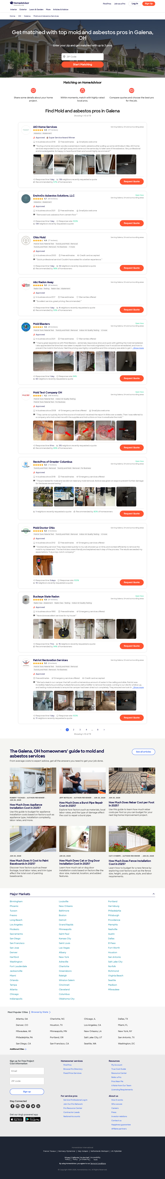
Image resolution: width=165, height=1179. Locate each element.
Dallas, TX (123, 1019)
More (48, 9)
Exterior (23, 9)
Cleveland (64, 989)
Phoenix (14, 906)
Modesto (14, 929)
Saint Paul (64, 934)
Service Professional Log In (75, 1100)
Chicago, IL (90, 1019)
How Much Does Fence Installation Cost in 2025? (130, 862)
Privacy (67, 1158)
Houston (112, 952)
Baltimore (64, 910)
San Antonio (114, 957)
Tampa (13, 985)
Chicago (14, 994)
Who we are (116, 1104)
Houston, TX (56, 1025)
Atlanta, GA (22, 1019)
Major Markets (20, 894)
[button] (43, 164)
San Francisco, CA (59, 1043)
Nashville (112, 929)
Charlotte (64, 966)
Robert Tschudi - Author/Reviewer (27, 798)
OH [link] (19, 16)
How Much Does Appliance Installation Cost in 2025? (26, 806)
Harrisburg (113, 906)
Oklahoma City (67, 998)
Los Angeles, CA (92, 1025)
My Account (116, 1065)
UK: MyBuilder (116, 1151)
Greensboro (65, 971)
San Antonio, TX (126, 1037)
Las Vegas (64, 947)
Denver (14, 952)
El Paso (112, 943)
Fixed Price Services (72, 1073)
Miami (13, 975)
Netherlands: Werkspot (100, 1151)
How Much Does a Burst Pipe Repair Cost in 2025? (81, 804)
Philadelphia (114, 910)
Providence (114, 920)
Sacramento (16, 934)
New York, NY (125, 1031)
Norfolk (112, 966)
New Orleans (66, 906)
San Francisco (17, 943)
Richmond (113, 971)
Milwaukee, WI (23, 1031)
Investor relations (119, 1116)
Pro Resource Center (72, 1108)
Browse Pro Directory (72, 1069)
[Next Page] (104, 729)
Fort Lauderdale (18, 966)
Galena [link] (27, 16)
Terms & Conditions (98, 1164)
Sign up (27, 1091)
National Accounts (71, 1116)
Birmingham (16, 901)
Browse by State (39, 1012)
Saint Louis (64, 943)
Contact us (116, 1120)
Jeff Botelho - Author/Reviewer (75, 798)
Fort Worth (114, 947)
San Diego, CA (23, 1043)
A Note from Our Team (121, 1085)
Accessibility (95, 1159)
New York (64, 957)
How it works (117, 1100)
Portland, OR (56, 1037)
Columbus (64, 994)
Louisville (63, 901)
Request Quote (132, 181)
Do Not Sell (84, 1158)
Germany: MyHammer (66, 1151)
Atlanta (13, 989)
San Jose (14, 947)
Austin (111, 934)
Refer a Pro (116, 1077)
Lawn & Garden (36, 9)
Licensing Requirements (122, 1089)
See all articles (143, 751)
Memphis (113, 924)
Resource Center (119, 1073)
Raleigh (63, 975)
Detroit (62, 920)
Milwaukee (113, 989)
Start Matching (82, 64)
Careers (115, 1108)
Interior (13, 9)
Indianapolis (16, 998)
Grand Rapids (66, 924)
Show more (139, 348)
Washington (16, 961)
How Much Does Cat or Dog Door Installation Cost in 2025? (79, 862)
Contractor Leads (71, 1112)
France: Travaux (49, 1151)
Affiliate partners (119, 1129)
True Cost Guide (118, 1069)
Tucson (13, 910)
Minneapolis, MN (58, 1031)
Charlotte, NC (57, 1019)
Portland (112, 901)
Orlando (14, 980)
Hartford (14, 957)
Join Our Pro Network (73, 1104)
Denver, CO (22, 1025)
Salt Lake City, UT (93, 1037)
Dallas (111, 938)
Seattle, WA (90, 1043)
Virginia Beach (115, 975)
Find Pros (67, 1065)
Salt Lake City (115, 961)
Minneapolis (65, 929)
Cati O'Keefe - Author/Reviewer (124, 856)
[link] (82, 130)
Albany (62, 952)
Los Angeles (16, 924)
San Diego (15, 938)
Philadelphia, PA (24, 1037)
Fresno (13, 915)
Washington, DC (126, 1043)
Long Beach (16, 920)
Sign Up (149, 3)
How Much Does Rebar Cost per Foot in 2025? (131, 804)
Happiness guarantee (121, 1125)
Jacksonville (16, 971)
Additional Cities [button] (17, 1049)
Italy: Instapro (83, 1151)
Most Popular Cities (18, 1012)
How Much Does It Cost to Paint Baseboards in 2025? (29, 862)
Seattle (112, 980)
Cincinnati (64, 985)
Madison (112, 985)
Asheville (63, 961)
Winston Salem (67, 980)
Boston (62, 915)
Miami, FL (123, 1025)
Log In (135, 3)
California (75, 1158)
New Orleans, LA (93, 1031)
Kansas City (65, 938)
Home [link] (12, 16)
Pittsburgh (113, 915)
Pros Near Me (117, 1081)
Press (113, 1112)
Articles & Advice (60, 9)
